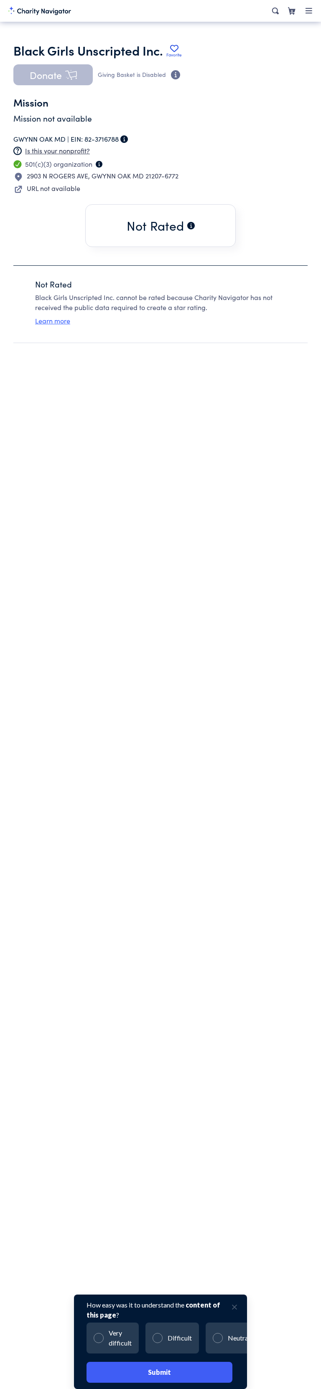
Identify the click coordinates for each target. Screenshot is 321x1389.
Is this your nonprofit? (57, 150)
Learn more (52, 320)
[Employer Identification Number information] (124, 139)
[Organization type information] (99, 164)
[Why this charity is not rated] (191, 225)
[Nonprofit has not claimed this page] (17, 151)
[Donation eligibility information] (175, 74)
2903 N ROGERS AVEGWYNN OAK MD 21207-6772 (102, 175)
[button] (53, 74)
